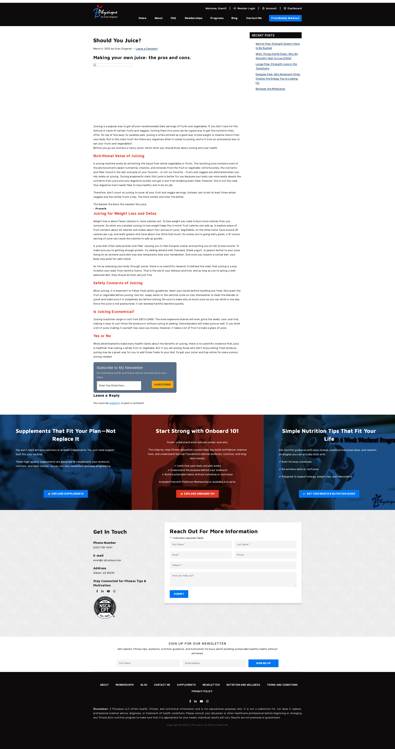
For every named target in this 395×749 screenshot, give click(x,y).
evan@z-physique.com (107, 560)
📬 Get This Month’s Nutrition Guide (329, 493)
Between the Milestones (270, 88)
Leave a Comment (147, 48)
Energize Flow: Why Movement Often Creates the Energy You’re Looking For (278, 78)
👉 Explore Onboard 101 (197, 493)
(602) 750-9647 (103, 547)
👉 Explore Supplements (66, 493)
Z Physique (105, 11)
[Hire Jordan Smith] (197, 734)
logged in (115, 403)
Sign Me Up (263, 663)
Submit (179, 593)
